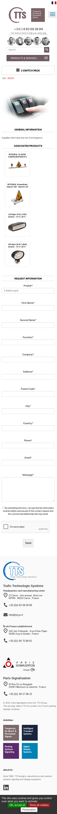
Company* (28, 354)
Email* (28, 457)
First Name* (28, 302)
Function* (28, 337)
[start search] (46, 50)
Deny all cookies (39, 805)
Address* (28, 371)
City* (28, 406)
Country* (28, 423)
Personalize (29, 809)
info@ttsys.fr (16, 614)
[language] (54, 2)
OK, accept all (17, 805)
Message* (28, 474)
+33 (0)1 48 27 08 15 (20, 694)
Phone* (28, 440)
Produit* (28, 285)
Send (28, 543)
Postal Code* (28, 388)
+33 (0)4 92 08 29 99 (20, 605)
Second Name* (28, 320)
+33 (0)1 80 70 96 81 (20, 640)
